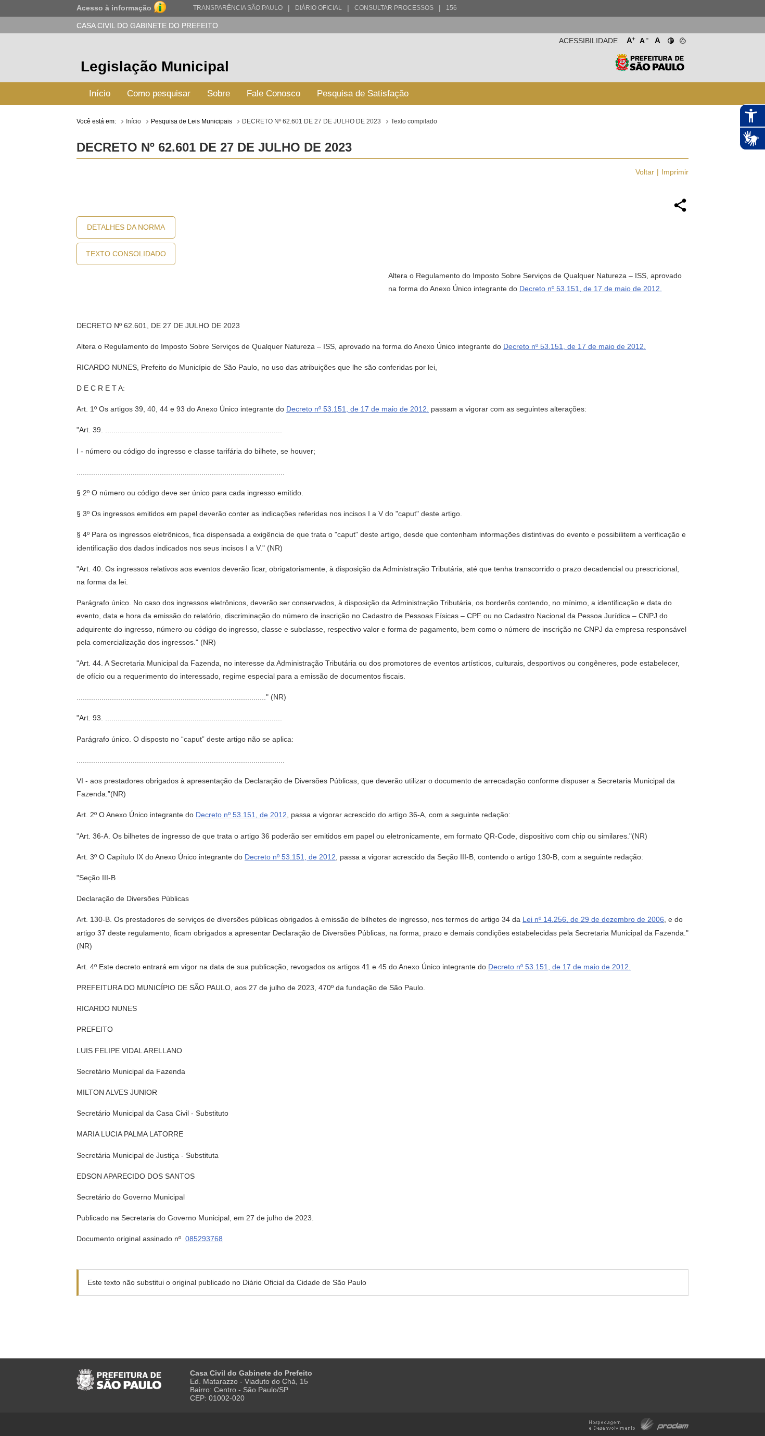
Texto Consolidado (126, 253)
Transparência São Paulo (238, 7)
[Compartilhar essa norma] (680, 210)
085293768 (204, 1238)
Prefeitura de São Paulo (649, 68)
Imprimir (674, 172)
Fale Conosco (273, 93)
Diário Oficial (318, 7)
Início (99, 93)
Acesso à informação (113, 8)
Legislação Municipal (155, 66)
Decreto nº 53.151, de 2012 (241, 814)
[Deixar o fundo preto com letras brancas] (670, 38)
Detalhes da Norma (126, 227)
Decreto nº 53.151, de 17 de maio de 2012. (590, 288)
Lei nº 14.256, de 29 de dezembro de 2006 (593, 919)
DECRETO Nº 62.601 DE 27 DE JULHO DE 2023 (311, 121)
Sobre (218, 93)
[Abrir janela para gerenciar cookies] (682, 38)
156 (451, 7)
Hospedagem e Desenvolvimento (638, 1423)
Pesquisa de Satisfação (363, 93)
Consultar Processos (394, 7)
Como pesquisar (158, 93)
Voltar (644, 172)
